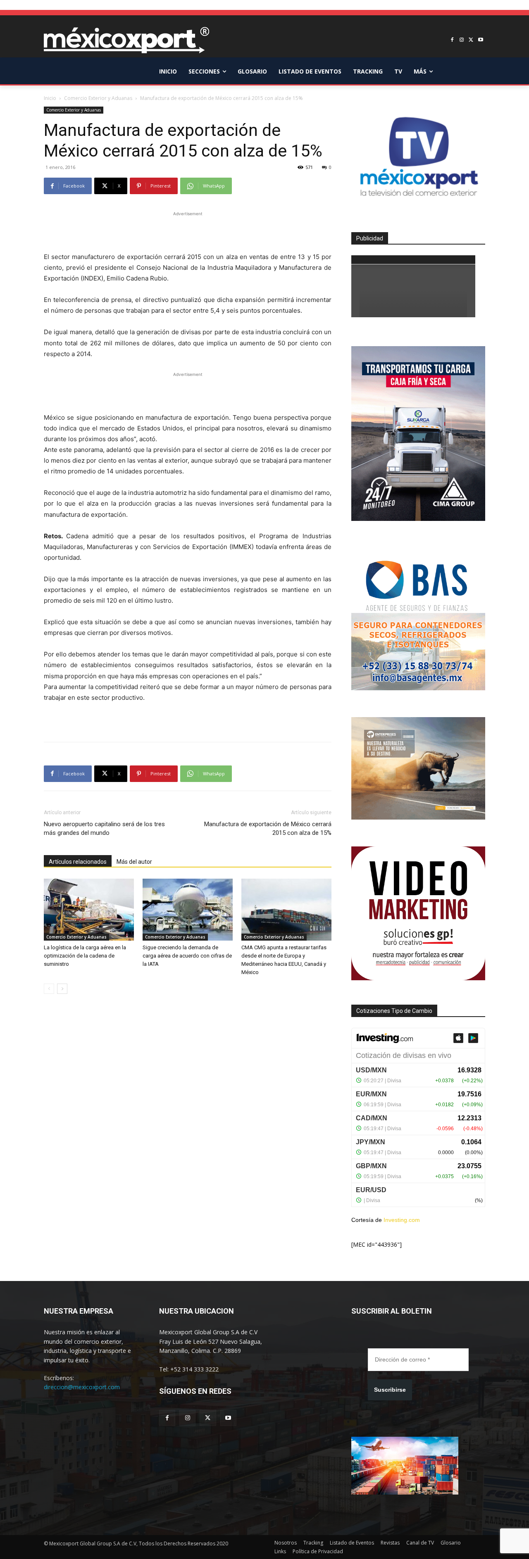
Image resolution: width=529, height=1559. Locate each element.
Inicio (50, 98)
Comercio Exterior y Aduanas (98, 98)
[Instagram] (462, 40)
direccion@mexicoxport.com (82, 1387)
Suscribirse (390, 1389)
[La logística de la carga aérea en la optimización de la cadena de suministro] (89, 910)
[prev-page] (49, 989)
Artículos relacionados (78, 861)
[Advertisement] (187, 230)
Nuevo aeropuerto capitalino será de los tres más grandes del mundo (104, 828)
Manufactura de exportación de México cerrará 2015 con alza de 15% (267, 828)
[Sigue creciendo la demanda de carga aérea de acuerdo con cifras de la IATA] (188, 910)
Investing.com (402, 1220)
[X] (471, 40)
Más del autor (134, 861)
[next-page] (62, 989)
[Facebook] (452, 40)
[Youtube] (480, 40)
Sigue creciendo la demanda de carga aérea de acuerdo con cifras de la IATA (187, 955)
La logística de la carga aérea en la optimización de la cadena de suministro (85, 955)
